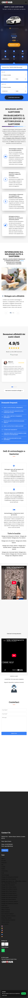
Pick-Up (3, 72)
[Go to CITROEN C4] (12, 28)
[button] (26, 2)
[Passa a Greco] (2, 934)
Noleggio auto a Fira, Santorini (18, 538)
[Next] (26, 30)
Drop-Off (3, 84)
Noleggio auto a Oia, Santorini (9, 541)
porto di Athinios (18, 497)
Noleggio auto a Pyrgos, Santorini (10, 545)
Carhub (12, 141)
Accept (23, 993)
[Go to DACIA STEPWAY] (15, 28)
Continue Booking (14, 97)
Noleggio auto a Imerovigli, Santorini (10, 552)
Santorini (6, 134)
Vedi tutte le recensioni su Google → (14, 390)
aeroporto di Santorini (16, 476)
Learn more (4, 995)
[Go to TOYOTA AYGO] (10, 28)
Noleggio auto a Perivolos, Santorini (18, 554)
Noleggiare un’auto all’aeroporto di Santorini (16, 138)
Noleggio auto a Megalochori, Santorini (14, 555)
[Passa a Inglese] (2, 926)
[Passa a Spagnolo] (2, 932)
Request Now (14, 44)
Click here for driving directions (14, 633)
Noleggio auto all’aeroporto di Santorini (11, 536)
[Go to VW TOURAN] (16, 28)
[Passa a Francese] (2, 930)
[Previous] (2, 30)
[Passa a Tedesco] (2, 936)
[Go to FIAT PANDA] (11, 28)
